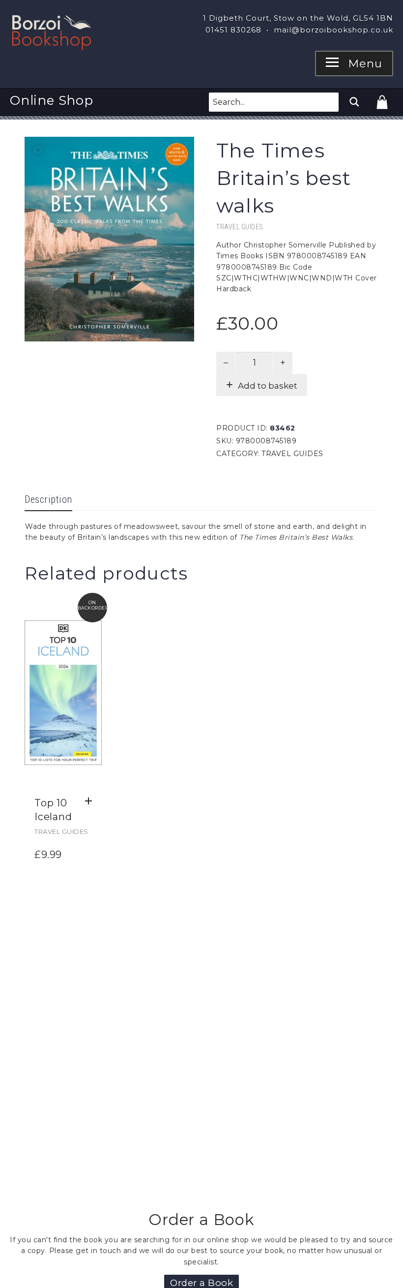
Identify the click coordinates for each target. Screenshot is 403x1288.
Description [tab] (48, 499)
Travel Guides (239, 227)
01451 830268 (233, 29)
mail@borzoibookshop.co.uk (333, 29)
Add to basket (267, 386)
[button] (91, 801)
